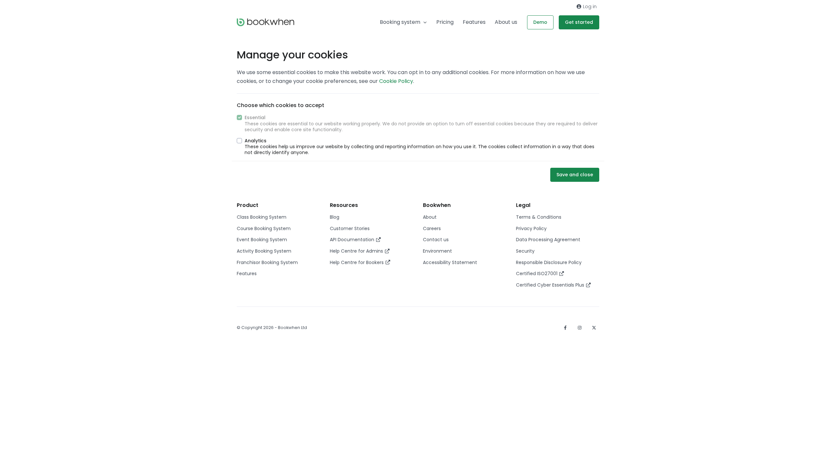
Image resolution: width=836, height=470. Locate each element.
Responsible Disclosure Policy (549, 262)
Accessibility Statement (450, 262)
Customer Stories (350, 228)
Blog (334, 217)
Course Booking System (264, 228)
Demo (540, 22)
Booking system (400, 22)
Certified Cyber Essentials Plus (551, 285)
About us (506, 22)
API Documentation (353, 239)
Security (525, 251)
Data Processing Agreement (548, 239)
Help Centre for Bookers (357, 262)
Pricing (445, 22)
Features (474, 22)
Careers (432, 228)
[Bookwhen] (265, 22)
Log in (589, 6)
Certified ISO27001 (537, 273)
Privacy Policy (531, 228)
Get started (579, 22)
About (430, 217)
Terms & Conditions (538, 217)
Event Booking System (262, 239)
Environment (437, 251)
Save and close (574, 174)
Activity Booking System (264, 251)
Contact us (436, 239)
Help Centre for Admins (357, 251)
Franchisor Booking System (267, 262)
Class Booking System (261, 217)
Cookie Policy (396, 81)
